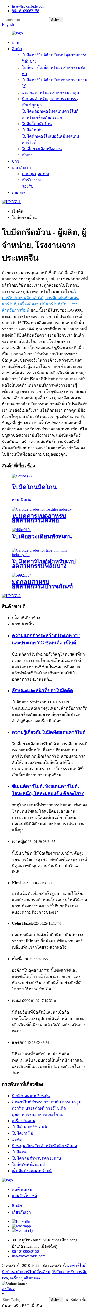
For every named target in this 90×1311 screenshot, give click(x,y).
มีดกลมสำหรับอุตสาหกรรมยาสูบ (50, 92)
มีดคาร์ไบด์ (76, 1265)
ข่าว (15, 161)
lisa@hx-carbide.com (29, 6)
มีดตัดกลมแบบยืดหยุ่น (31, 1096)
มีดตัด (17, 1139)
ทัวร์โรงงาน (32, 180)
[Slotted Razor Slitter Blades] (22, 476)
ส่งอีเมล (9, 1289)
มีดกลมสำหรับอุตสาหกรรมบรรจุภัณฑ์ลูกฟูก (42, 586)
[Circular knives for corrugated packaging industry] (22, 575)
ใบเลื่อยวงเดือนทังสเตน (42, 149)
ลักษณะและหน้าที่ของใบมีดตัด (42, 690)
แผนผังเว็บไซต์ (24, 1196)
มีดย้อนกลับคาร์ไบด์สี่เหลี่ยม (26, 1272)
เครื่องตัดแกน (24, 1121)
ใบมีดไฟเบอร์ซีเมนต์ (29, 1127)
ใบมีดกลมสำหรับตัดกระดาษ (36, 1158)
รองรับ (28, 186)
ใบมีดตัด (19, 1152)
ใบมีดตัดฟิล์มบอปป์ (28, 1164)
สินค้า (17, 49)
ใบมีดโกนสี (32, 130)
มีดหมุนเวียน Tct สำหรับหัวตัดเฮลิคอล (44, 1146)
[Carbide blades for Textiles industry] (42, 509)
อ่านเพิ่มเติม (22, 500)
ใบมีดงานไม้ (23, 1133)
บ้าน (16, 42)
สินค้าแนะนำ (23, 1189)
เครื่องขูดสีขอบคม (26, 1278)
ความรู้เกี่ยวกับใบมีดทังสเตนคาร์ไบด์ (49, 732)
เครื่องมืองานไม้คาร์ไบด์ (39, 304)
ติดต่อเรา (20, 192)
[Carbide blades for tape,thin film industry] (45, 555)
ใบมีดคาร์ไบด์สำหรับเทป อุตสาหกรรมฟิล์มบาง (44, 563)
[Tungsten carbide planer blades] (22, 530)
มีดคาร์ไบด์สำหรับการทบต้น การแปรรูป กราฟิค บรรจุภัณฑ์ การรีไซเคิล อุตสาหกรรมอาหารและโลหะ (46, 1108)
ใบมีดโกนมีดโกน (37, 124)
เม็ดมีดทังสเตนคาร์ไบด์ (32, 1171)
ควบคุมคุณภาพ (35, 174)
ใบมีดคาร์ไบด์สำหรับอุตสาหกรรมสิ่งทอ (39, 518)
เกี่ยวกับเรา (21, 167)
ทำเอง (27, 155)
